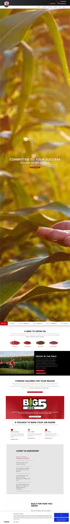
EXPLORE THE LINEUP (35, 416)
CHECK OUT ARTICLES (35, 167)
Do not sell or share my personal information (61, 520)
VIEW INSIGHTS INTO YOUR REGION (35, 392)
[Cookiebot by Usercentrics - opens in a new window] (6, 522)
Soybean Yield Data (41, 373)
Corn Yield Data (40, 370)
